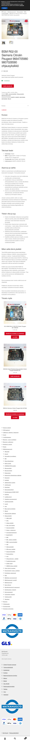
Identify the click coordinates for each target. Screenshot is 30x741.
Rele (6, 575)
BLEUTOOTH (9, 535)
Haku (15, 738)
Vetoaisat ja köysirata (8, 608)
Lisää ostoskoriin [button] (15, 376)
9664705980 (22, 97)
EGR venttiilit (8, 463)
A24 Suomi (5, 733)
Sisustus (5, 601)
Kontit (4, 435)
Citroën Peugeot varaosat (9, 664)
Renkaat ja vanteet (7, 444)
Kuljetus (5, 673)
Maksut (5, 678)
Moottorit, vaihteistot (8, 442)
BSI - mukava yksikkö (11, 539)
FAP (7, 544)
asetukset (22, 5)
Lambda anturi (8, 497)
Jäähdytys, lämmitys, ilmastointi (10, 432)
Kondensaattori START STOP (12, 492)
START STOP (9, 563)
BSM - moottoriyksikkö (11, 94)
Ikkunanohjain (8, 468)
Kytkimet (7, 494)
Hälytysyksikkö (10, 547)
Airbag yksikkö (9, 523)
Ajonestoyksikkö (10, 527)
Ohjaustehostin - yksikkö (12, 558)
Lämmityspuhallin (9, 501)
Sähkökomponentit (11, 11)
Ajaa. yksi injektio (10, 525)
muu (6, 506)
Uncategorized (6, 606)
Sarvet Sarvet (8, 585)
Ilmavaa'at (7, 477)
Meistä (5, 681)
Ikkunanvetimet (8, 470)
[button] (26, 21)
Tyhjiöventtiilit (8, 597)
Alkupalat (7, 451)
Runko (4, 447)
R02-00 (9, 98)
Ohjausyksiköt (20, 11)
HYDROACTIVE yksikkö (10, 466)
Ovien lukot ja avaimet (10, 568)
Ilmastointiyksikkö (10, 551)
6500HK (17, 97)
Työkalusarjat (6, 604)
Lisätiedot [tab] (4, 110)
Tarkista (5, 689)
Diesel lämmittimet (9, 461)
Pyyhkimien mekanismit (10, 573)
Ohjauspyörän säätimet (10, 513)
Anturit (6, 454)
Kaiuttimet (7, 487)
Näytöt (6, 511)
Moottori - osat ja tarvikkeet (9, 439)
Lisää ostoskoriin (7, 86)
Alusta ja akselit (7, 427)
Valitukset (5, 694)
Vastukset (7, 599)
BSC (7, 537)
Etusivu (4, 11)
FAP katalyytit (6, 430)
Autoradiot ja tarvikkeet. (10, 456)
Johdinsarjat (8, 485)
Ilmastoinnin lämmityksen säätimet (13, 475)
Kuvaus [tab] (3, 106)
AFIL (7, 520)
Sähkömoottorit (8, 582)
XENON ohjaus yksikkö (11, 566)
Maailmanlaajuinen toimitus (10, 675)
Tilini (4, 692)
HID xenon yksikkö (10, 549)
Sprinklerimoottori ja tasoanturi (12, 587)
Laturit (6, 504)
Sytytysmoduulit (9, 592)
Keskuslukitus (9, 554)
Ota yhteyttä (6, 684)
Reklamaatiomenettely (9, 686)
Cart (23, 737)
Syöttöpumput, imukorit (10, 589)
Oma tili (5, 738)
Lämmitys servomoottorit (11, 499)
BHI (5, 458)
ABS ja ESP (9, 518)
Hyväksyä (4, 8)
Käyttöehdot (6, 670)
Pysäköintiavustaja (10, 561)
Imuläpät (7, 480)
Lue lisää (15, 337)
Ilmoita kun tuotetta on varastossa (15, 333)
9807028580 (4, 98)
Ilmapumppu (8, 473)
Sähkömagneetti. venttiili (11, 580)
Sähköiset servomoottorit (11, 578)
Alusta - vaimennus (11, 530)
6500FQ (13, 97)
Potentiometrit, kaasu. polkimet (12, 570)
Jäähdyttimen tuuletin (10, 482)
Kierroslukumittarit (9, 489)
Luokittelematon (7, 437)
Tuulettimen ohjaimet (10, 594)
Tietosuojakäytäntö (8, 667)
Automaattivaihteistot (11, 532)
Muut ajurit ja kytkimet (10, 508)
